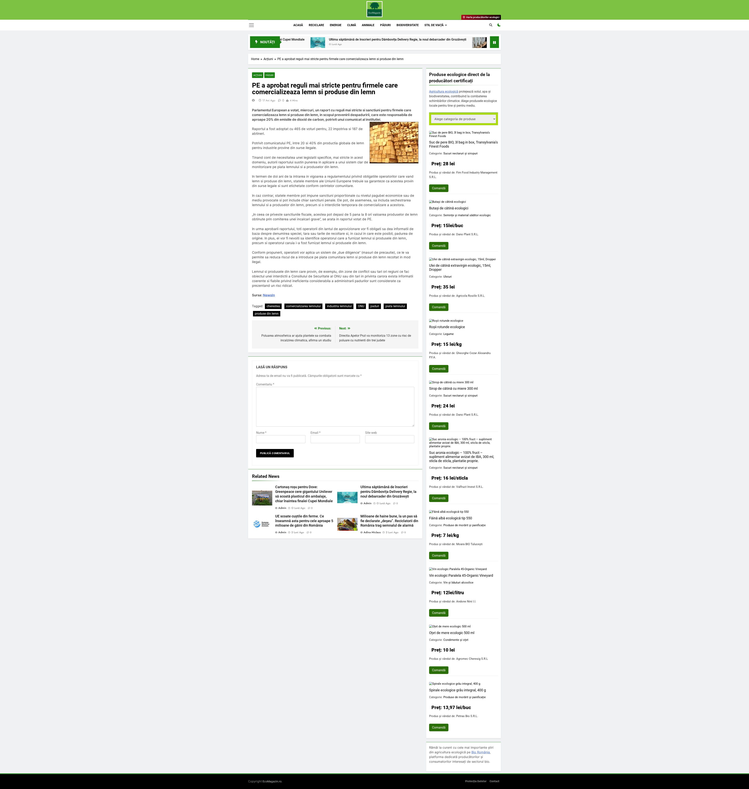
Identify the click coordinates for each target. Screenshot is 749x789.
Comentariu (265, 384)
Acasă (298, 25)
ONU (361, 306)
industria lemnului (339, 306)
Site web (371, 433)
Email (315, 433)
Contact (494, 781)
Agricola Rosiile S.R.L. (470, 296)
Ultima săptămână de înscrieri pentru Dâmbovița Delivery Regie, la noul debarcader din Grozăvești (345, 39)
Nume (261, 433)
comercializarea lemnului (303, 306)
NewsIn (269, 295)
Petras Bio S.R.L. (467, 716)
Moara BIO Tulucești (469, 544)
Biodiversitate (408, 25)
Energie (335, 25)
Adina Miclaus (372, 532)
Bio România (480, 752)
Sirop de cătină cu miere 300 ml (453, 388)
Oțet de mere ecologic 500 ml (451, 633)
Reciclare (316, 25)
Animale (368, 25)
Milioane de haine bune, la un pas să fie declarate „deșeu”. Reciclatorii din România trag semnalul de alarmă (389, 521)
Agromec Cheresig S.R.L (472, 659)
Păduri (385, 25)
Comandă (438, 188)
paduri (374, 306)
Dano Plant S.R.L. (467, 234)
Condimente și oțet (455, 640)
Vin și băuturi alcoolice (458, 582)
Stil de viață (434, 25)
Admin (282, 508)
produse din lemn (267, 313)
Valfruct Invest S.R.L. (469, 487)
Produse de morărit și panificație (464, 525)
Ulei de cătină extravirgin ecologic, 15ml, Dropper (460, 267)
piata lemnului (395, 306)
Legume (448, 334)
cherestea (273, 306)
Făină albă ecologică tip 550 (450, 518)
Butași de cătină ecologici (448, 208)
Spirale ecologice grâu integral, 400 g (457, 690)
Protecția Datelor (475, 781)
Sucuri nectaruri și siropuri (460, 153)
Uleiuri (447, 276)
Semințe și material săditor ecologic (467, 215)
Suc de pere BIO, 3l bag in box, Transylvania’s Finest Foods (463, 144)
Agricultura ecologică (443, 91)
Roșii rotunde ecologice (447, 327)
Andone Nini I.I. (466, 601)
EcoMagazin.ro (272, 781)
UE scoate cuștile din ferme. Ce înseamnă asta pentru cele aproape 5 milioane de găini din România (304, 521)
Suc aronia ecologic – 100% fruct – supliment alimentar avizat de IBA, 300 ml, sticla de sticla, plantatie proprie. (461, 457)
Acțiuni (257, 75)
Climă (351, 25)
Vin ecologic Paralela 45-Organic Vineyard (461, 575)
